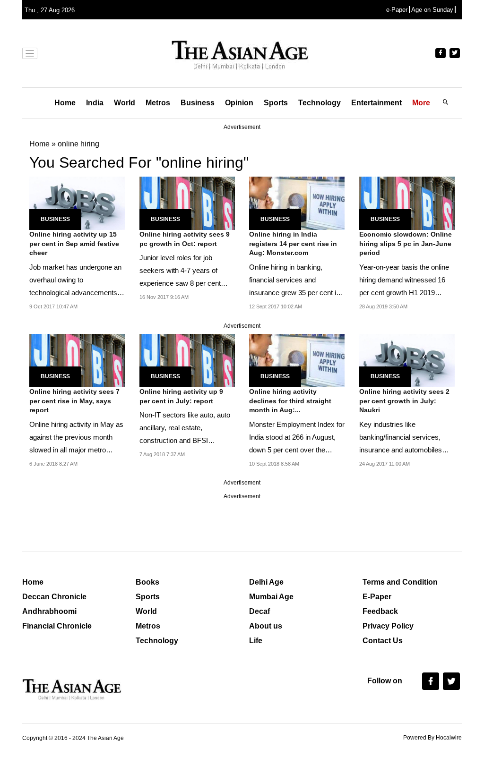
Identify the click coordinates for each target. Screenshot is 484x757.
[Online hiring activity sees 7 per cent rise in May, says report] (77, 360)
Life (255, 641)
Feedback (380, 611)
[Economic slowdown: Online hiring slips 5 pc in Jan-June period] (407, 202)
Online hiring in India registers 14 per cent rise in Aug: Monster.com (293, 243)
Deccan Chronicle (54, 597)
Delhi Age (266, 582)
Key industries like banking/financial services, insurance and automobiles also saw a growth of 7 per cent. (400, 449)
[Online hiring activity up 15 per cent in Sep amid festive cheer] (77, 202)
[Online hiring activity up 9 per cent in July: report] (187, 360)
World (124, 103)
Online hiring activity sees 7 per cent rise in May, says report (74, 401)
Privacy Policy (388, 626)
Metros (158, 103)
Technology (319, 103)
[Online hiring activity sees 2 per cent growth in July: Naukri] (407, 360)
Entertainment (376, 103)
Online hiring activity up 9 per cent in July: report (181, 396)
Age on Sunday (432, 9)
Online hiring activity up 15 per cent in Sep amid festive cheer (74, 243)
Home (65, 103)
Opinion (239, 103)
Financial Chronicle (57, 626)
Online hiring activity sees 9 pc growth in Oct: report (184, 238)
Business (198, 103)
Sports (276, 103)
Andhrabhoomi (49, 611)
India (95, 103)
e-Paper (396, 9)
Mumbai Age (271, 597)
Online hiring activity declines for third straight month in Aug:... (290, 401)
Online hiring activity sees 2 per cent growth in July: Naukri (404, 401)
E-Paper (377, 597)
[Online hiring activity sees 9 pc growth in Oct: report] (187, 202)
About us (265, 626)
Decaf (259, 611)
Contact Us (383, 641)
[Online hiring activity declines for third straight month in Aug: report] (297, 360)
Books (147, 582)
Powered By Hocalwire (432, 737)
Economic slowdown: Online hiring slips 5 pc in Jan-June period (405, 243)
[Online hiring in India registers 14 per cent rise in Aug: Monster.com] (297, 202)
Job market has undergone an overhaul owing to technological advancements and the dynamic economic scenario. (75, 292)
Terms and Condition (400, 582)
